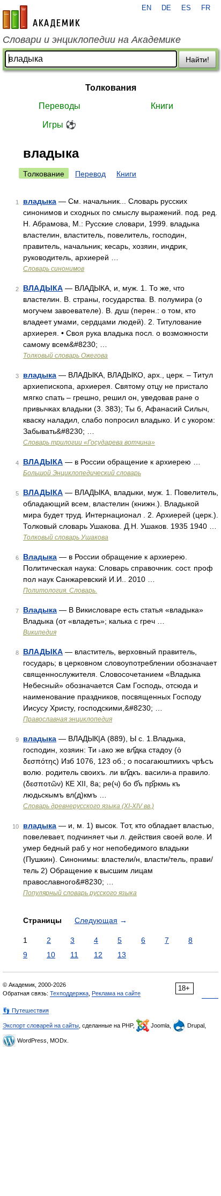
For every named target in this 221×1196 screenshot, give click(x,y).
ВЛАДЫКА (43, 288)
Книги (162, 105)
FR (205, 8)
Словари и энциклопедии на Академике (92, 39)
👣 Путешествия (26, 1010)
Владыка (40, 556)
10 (51, 954)
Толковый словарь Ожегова (65, 355)
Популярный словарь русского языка (80, 893)
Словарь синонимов (53, 268)
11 (74, 954)
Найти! (197, 59)
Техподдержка (69, 993)
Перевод (90, 173)
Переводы (59, 105)
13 (121, 954)
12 (98, 954)
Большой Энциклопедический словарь (82, 473)
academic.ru (41, 17)
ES (186, 8)
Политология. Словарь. (60, 590)
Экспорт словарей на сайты (41, 1025)
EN (146, 8)
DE (166, 8)
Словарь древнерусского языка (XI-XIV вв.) (88, 806)
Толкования (110, 87)
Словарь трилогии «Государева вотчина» (89, 442)
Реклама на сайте (116, 993)
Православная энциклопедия (67, 719)
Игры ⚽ (59, 124)
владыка (39, 201)
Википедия (39, 632)
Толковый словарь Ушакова (65, 537)
